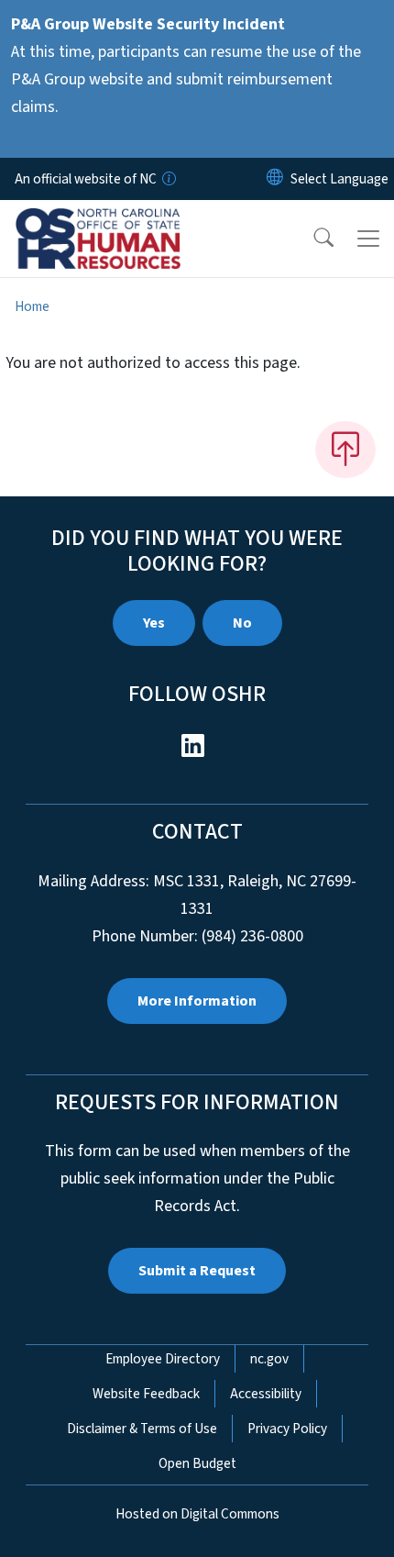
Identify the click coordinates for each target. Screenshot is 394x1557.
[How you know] (167, 179)
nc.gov (269, 1359)
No (242, 623)
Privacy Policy (287, 1428)
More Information (197, 1001)
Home (32, 306)
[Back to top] (345, 449)
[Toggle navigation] (368, 239)
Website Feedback (146, 1394)
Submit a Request (197, 1271)
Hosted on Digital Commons (197, 1514)
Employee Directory (162, 1359)
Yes (154, 623)
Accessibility (265, 1394)
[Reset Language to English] (275, 179)
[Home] (118, 221)
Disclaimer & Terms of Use (142, 1428)
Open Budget (197, 1463)
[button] (312, 239)
